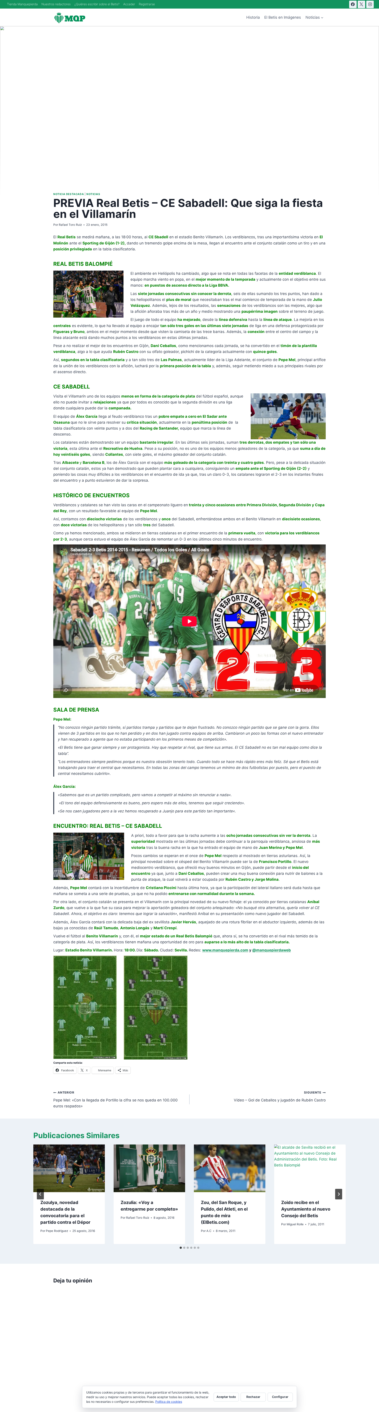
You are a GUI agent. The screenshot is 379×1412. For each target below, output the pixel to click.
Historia (253, 17)
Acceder (129, 4)
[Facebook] (353, 4)
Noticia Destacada (68, 194)
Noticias (93, 194)
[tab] (181, 1248)
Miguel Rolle (295, 1224)
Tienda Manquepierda (22, 4)
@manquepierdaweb (271, 950)
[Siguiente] (338, 1194)
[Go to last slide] (40, 1194)
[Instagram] (370, 4)
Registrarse (147, 4)
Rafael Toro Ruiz (70, 224)
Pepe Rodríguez (57, 1230)
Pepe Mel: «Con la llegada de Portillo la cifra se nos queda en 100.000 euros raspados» (115, 1099)
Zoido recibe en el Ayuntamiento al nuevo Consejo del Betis (305, 1209)
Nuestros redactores (56, 4)
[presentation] (69, 1168)
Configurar (280, 1397)
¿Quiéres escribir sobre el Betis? (97, 4)
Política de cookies (168, 1401)
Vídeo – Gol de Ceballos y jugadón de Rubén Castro (280, 1096)
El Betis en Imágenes (282, 17)
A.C (208, 1230)
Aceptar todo (226, 1397)
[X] (361, 4)
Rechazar (253, 1397)
